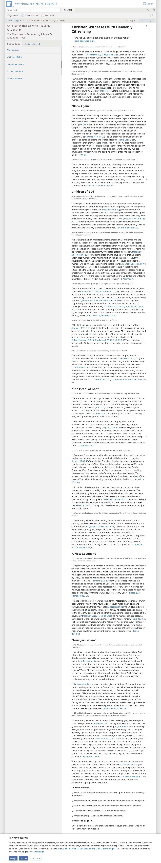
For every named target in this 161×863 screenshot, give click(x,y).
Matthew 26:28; (90, 615)
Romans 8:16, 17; (87, 291)
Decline (23, 858)
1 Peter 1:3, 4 (127, 279)
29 (117, 300)
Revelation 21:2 (101, 723)
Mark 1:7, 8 (105, 90)
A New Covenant (15, 71)
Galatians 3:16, (106, 300)
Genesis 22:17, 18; (90, 300)
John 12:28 (83, 254)
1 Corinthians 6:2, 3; (93, 54)
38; (134, 218)
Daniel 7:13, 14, (94, 136)
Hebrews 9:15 (116, 606)
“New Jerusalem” (15, 78)
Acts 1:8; (97, 315)
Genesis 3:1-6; (129, 263)
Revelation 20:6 (110, 54)
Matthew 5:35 (124, 726)
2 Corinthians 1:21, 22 (128, 227)
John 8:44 (140, 263)
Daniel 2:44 (123, 139)
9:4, (97, 291)
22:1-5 (118, 738)
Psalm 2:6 (121, 708)
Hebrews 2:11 (108, 291)
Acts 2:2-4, (128, 218)
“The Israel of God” (16, 64)
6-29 (88, 505)
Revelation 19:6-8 (91, 756)
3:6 (73, 382)
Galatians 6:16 (85, 445)
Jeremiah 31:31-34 (106, 615)
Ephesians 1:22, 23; (136, 379)
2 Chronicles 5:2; (109, 708)
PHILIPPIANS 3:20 (84, 41)
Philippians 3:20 (130, 764)
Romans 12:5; (120, 379)
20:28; (121, 306)
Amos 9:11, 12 (121, 499)
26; (100, 291)
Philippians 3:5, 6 (84, 547)
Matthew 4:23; (111, 306)
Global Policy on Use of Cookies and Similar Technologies (88, 848)
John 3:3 (82, 124)
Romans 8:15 (106, 185)
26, (114, 300)
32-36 (118, 427)
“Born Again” (13, 50)
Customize (35, 858)
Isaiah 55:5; (108, 499)
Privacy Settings (36, 851)
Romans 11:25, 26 (80, 595)
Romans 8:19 (78, 328)
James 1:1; (94, 526)
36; (135, 306)
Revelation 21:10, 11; (105, 738)
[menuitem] (153, 10)
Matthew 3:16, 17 (111, 209)
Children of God (14, 57)
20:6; (115, 340)
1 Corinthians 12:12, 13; (103, 379)
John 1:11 (100, 407)
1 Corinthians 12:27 (81, 367)
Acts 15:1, (81, 505)
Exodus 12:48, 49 (80, 461)
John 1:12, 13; (94, 185)
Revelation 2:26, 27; (103, 340)
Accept (13, 858)
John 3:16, (129, 306)
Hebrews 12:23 (127, 358)
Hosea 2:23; (134, 592)
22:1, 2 (121, 340)
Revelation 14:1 (83, 684)
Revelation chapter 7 (132, 776)
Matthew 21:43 (99, 413)
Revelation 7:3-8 (106, 526)
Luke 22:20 (138, 618)
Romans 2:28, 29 (100, 580)
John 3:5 (83, 154)
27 (103, 136)
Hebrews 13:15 (108, 315)
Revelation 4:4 (89, 661)
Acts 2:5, (111, 427)
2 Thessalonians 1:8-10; (83, 340)
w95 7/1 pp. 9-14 (16, 20)
